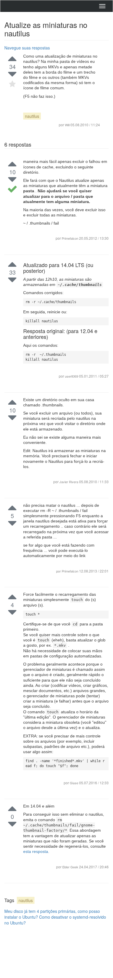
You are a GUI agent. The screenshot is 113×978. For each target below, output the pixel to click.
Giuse (74, 782)
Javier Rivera (69, 481)
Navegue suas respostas (27, 48)
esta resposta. (36, 851)
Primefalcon (70, 238)
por (59, 571)
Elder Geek (70, 867)
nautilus (32, 116)
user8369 (72, 376)
